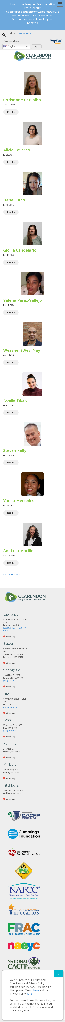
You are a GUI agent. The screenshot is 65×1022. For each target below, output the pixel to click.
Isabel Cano (14, 200)
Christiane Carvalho (22, 99)
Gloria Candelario (19, 250)
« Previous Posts (13, 574)
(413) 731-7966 (10, 680)
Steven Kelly (14, 450)
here (36, 990)
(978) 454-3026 (10, 707)
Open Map (10, 636)
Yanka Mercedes (18, 500)
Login (36, 46)
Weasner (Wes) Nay (21, 350)
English (11, 46)
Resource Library (11, 41)
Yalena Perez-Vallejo (22, 300)
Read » (11, 112)
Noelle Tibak (15, 400)
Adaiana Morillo (18, 550)
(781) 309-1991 (10, 730)
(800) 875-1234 (10, 628)
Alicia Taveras (16, 150)
